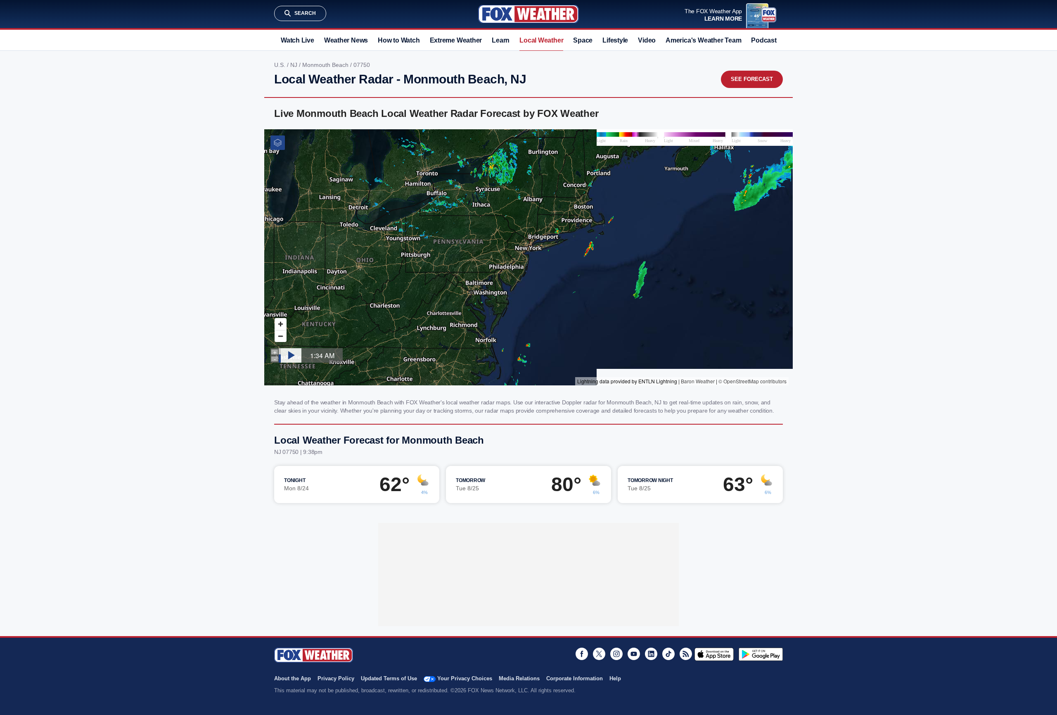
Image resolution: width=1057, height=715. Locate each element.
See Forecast (752, 79)
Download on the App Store (714, 654)
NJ (294, 65)
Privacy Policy (336, 678)
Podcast (763, 40)
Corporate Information (574, 678)
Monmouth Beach (326, 65)
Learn (501, 40)
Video (647, 40)
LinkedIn (651, 654)
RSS (686, 654)
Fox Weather (528, 14)
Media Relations (519, 678)
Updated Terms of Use (389, 678)
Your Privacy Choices (464, 678)
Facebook (582, 654)
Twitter (599, 654)
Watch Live (297, 40)
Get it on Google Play (761, 654)
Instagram (616, 654)
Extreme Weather (456, 40)
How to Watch (398, 40)
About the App (292, 678)
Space (582, 40)
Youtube (634, 654)
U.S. (280, 65)
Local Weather (541, 40)
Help (615, 678)
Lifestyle (615, 40)
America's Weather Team (703, 40)
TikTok (668, 654)
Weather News (346, 40)
